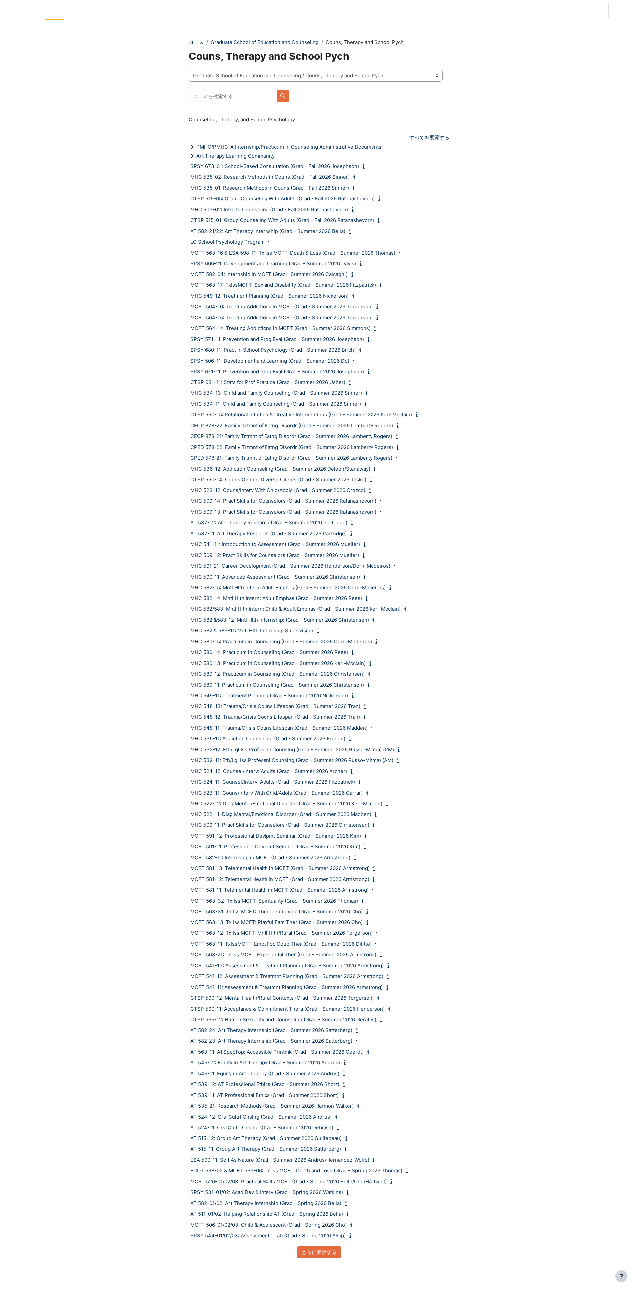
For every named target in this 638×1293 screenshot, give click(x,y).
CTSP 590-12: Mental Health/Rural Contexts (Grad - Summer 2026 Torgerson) (282, 998)
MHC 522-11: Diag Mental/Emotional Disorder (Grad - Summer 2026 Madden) (280, 814)
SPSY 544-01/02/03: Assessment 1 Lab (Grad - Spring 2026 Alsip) (268, 1235)
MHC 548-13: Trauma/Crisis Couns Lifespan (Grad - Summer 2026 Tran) (275, 706)
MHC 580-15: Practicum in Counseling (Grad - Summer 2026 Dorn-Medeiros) (281, 641)
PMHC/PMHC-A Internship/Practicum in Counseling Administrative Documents (288, 147)
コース (196, 42)
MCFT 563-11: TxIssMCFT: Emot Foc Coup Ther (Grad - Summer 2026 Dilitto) (281, 944)
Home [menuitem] (54, 10)
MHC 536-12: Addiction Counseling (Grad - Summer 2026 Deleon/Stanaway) (280, 469)
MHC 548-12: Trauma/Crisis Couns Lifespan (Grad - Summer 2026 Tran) (275, 717)
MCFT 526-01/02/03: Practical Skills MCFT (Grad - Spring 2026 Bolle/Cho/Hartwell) (288, 1181)
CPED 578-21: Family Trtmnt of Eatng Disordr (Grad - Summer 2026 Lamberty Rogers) (291, 458)
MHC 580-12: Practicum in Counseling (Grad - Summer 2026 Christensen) (277, 674)
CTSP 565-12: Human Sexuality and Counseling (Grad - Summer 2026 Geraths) (283, 1019)
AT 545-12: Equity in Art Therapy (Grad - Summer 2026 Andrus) (265, 1062)
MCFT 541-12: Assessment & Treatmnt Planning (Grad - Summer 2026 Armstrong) (286, 976)
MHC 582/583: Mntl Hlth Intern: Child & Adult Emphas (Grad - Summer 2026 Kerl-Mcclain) (295, 609)
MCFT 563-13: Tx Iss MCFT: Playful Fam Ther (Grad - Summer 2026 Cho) (276, 922)
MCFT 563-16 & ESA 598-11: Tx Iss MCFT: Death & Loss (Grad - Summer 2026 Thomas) (292, 253)
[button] (585, 10)
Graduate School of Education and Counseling (265, 42)
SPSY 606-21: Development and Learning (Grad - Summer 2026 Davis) (273, 263)
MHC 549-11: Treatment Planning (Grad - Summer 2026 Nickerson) (269, 695)
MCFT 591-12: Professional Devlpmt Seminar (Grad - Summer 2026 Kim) (275, 836)
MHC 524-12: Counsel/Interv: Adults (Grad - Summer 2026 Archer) (268, 771)
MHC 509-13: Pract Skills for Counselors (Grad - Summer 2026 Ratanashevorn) (283, 512)
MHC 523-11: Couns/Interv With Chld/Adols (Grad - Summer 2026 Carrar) (276, 793)
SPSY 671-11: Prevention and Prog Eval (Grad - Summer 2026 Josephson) (277, 371)
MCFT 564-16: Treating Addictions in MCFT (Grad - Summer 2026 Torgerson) (281, 306)
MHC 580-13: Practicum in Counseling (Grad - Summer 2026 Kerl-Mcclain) (278, 663)
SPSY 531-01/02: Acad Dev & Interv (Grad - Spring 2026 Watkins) (266, 1192)
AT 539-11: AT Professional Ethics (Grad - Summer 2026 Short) (264, 1095)
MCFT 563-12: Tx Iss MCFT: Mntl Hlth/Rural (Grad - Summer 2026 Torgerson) (281, 933)
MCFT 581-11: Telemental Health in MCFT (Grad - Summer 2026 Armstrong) (279, 890)
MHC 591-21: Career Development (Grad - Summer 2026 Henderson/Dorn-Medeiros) (290, 566)
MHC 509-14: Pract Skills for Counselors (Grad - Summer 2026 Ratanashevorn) (283, 501)
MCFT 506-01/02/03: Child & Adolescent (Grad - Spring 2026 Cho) (268, 1225)
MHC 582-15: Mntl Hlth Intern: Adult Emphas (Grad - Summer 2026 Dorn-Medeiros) (288, 587)
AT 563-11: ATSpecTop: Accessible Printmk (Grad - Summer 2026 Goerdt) (277, 1052)
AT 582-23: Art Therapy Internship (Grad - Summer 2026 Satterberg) (271, 1041)
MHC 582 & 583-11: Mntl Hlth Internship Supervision (251, 630)
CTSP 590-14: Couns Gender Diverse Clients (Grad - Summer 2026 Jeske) (278, 479)
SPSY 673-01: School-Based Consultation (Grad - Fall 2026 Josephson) (274, 166)
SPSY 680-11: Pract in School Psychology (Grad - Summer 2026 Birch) (273, 350)
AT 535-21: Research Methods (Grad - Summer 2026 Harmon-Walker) (272, 1106)
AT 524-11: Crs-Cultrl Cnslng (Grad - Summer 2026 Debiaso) (261, 1127)
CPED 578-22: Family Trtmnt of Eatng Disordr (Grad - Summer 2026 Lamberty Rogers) (291, 447)
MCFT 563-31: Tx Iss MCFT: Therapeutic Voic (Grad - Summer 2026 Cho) (276, 911)
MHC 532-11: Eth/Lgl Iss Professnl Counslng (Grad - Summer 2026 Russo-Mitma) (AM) (291, 760)
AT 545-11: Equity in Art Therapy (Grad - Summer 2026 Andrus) (264, 1073)
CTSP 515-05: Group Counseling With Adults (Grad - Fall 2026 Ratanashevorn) (282, 198)
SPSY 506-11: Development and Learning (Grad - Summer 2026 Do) (269, 361)
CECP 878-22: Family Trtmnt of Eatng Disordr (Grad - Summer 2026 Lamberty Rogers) (291, 425)
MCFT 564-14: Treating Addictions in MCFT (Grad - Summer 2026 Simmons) (280, 328)
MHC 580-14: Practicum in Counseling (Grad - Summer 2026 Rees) (269, 652)
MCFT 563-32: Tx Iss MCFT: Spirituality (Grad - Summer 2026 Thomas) (274, 901)
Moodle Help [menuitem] (130, 10)
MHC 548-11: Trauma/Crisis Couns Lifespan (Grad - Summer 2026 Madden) (279, 728)
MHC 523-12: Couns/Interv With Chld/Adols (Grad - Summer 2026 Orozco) (277, 490)
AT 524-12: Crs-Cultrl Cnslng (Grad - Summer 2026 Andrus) (261, 1117)
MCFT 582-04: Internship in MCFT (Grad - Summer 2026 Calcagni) (269, 274)
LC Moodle (21, 10)
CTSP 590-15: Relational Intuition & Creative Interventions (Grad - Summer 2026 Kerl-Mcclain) (301, 414)
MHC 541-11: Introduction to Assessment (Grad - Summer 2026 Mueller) (275, 544)
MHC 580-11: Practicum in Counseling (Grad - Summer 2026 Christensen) (277, 685)
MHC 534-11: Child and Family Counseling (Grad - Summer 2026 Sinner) (275, 404)
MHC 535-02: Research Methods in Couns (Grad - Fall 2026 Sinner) (270, 177)
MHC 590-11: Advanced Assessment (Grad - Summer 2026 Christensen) (275, 577)
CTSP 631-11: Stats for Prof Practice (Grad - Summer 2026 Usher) (267, 382)
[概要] (365, 166)
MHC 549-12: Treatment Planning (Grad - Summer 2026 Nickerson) (269, 296)
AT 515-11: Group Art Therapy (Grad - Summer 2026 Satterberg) (265, 1149)
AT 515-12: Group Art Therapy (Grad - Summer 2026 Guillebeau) (266, 1138)
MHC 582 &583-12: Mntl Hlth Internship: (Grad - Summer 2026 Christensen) (279, 620)
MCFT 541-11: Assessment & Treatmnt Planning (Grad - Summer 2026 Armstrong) (286, 987)
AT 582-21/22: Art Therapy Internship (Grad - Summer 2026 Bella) (267, 231)
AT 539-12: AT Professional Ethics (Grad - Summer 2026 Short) (264, 1084)
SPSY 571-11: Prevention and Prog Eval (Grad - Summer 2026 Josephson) (277, 339)
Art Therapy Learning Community (235, 156)
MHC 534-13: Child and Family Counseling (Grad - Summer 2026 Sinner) (276, 393)
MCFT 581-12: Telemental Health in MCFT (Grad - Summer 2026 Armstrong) (279, 879)
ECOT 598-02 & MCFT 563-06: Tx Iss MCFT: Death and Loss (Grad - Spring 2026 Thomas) (296, 1170)
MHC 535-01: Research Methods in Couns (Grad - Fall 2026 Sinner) (269, 188)
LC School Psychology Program (227, 242)
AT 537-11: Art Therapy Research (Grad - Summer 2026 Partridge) (268, 533)
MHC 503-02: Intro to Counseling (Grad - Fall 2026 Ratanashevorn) (269, 209)
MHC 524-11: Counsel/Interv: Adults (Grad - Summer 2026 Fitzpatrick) (272, 782)
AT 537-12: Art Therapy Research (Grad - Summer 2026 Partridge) (268, 522)
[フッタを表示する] (621, 1276)
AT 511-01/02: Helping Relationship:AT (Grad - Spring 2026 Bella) (266, 1214)
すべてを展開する (429, 137)
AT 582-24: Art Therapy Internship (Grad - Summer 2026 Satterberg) (271, 1030)
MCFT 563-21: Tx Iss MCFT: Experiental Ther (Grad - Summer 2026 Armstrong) (283, 954)
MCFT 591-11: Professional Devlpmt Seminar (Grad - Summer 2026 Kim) (275, 846)
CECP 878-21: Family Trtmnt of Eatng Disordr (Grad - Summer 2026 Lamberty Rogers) (291, 436)
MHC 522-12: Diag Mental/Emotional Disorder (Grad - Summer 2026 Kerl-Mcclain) (286, 803)
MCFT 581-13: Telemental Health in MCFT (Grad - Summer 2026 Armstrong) (280, 868)
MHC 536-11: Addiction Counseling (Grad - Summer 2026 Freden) (267, 738)
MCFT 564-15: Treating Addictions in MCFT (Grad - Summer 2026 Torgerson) (281, 317)
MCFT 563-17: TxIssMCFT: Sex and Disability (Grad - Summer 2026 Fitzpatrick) (283, 285)
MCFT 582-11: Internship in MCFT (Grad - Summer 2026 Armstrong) (270, 857)
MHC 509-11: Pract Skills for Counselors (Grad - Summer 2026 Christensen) (279, 825)
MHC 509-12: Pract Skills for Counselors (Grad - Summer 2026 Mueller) (274, 555)
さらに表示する (319, 1252)
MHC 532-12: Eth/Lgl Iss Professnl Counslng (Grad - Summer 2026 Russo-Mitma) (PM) (292, 749)
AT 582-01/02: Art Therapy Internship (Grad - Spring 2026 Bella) (265, 1203)
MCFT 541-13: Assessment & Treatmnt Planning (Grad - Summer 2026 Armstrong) (287, 965)
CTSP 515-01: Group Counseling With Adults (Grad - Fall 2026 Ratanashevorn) (282, 220)
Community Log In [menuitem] (88, 10)
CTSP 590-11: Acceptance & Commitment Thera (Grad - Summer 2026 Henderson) (287, 1009)
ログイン (623, 10)
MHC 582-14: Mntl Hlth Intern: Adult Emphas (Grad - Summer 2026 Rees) (276, 598)
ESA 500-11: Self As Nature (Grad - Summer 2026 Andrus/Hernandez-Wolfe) (279, 1160)
